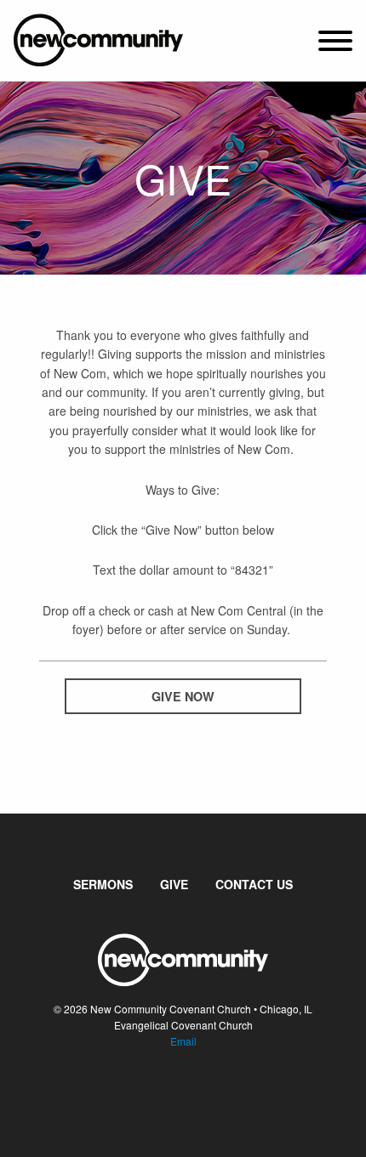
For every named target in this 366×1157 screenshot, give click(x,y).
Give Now (183, 696)
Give (174, 884)
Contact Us (254, 884)
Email (183, 1041)
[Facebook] (169, 1092)
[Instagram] (196, 1092)
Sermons (103, 884)
